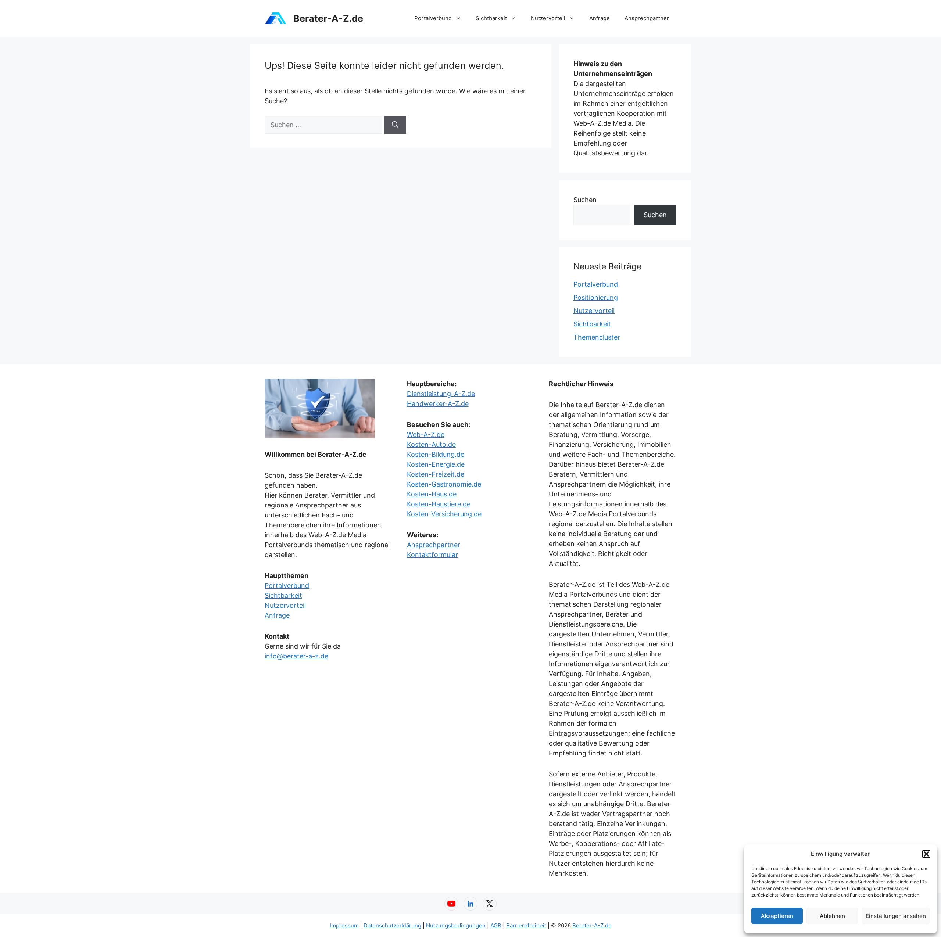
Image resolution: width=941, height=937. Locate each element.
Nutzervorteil (548, 18)
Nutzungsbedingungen (456, 925)
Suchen (585, 200)
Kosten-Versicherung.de (444, 514)
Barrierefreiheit (526, 925)
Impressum (344, 925)
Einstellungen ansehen (896, 915)
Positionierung (595, 297)
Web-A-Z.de (425, 434)
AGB (495, 925)
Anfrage (599, 18)
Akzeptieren (777, 915)
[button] (926, 854)
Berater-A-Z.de (328, 18)
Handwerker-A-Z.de (438, 404)
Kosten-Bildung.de (435, 454)
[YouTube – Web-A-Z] (451, 904)
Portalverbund (433, 18)
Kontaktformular (432, 555)
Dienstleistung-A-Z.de (441, 394)
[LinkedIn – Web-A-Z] (470, 904)
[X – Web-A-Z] (490, 904)
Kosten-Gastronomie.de (444, 484)
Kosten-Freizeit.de (435, 474)
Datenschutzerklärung (392, 925)
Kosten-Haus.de (432, 494)
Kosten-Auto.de (431, 444)
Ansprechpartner (647, 18)
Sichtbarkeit (491, 18)
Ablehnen (832, 915)
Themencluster (596, 337)
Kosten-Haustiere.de (438, 504)
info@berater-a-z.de (296, 656)
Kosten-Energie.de (436, 464)
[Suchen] (395, 125)
